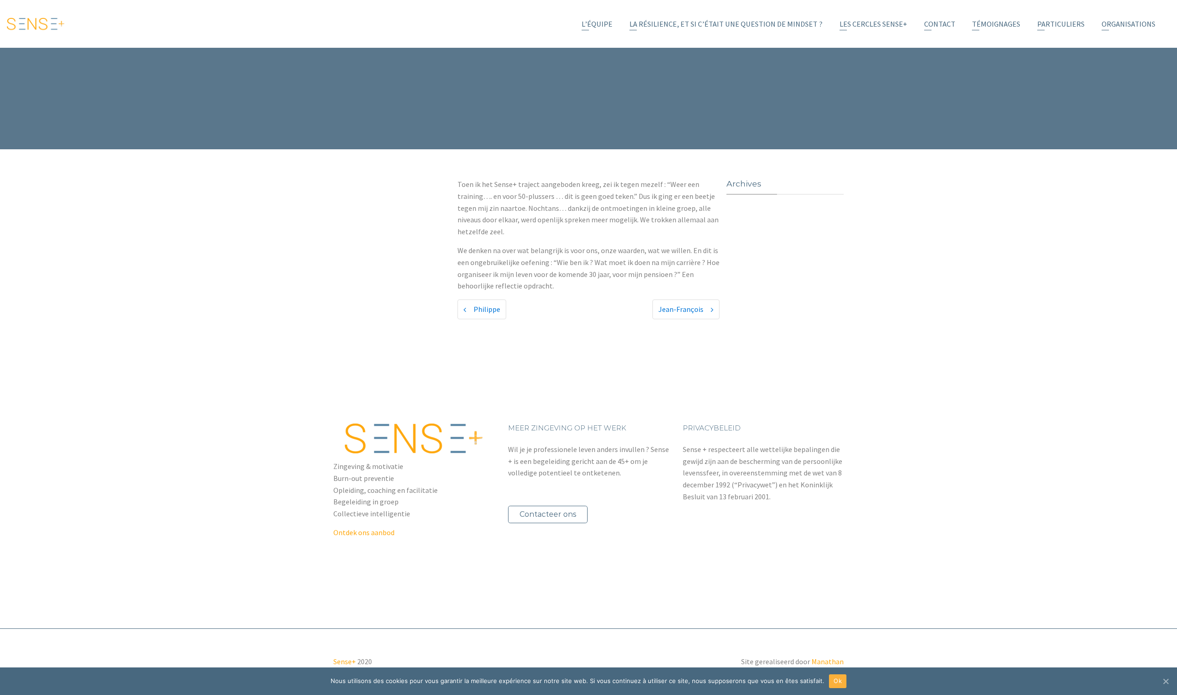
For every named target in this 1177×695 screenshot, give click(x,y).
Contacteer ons (548, 514)
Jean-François (680, 309)
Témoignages (996, 23)
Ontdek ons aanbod (363, 532)
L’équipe (597, 23)
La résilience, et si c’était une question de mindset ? (726, 23)
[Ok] (1165, 681)
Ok (838, 680)
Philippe (487, 309)
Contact (939, 23)
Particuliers (1061, 23)
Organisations (1128, 23)
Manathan (827, 661)
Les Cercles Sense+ (873, 23)
